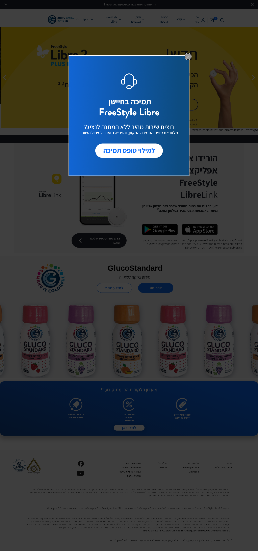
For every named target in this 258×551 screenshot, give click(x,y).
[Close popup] (188, 56)
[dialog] (129, 115)
